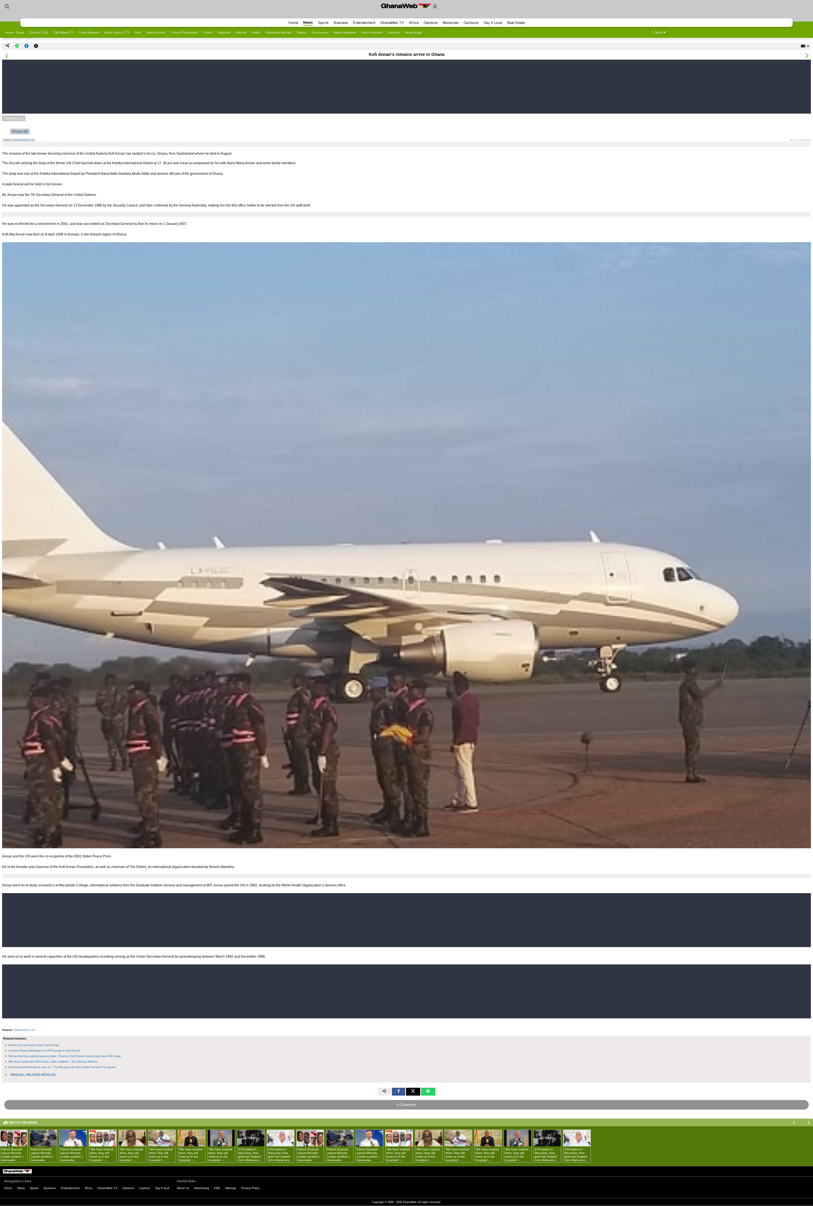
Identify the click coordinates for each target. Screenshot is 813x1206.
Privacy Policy (250, 1188)
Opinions (431, 23)
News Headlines (345, 32)
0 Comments (406, 1105)
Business (341, 23)
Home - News (14, 32)
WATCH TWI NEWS (23, 1122)
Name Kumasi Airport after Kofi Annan (33, 1045)
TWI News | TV (63, 32)
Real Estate (516, 23)
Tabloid (301, 32)
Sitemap (230, 1188)
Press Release (89, 32)
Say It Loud (493, 23)
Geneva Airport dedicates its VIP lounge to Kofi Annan (44, 1050)
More (659, 32)
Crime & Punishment (184, 32)
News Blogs (413, 32)
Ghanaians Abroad (278, 32)
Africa (414, 23)
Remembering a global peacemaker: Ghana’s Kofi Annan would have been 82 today (64, 1056)
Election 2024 (38, 32)
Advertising (201, 1188)
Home (293, 23)
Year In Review (371, 32)
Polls (137, 32)
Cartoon (144, 1188)
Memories (451, 23)
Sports (323, 23)
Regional (224, 32)
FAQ (217, 1188)
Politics (208, 32)
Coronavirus (320, 32)
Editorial (240, 32)
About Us (183, 1188)
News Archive (155, 32)
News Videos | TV (116, 32)
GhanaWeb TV (392, 23)
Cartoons (471, 23)
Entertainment (364, 23)
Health (255, 32)
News (308, 22)
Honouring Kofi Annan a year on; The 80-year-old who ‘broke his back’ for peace (62, 1067)
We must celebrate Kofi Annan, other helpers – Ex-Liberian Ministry (53, 1061)
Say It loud (162, 1188)
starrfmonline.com (24, 1029)
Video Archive (13, 118)
